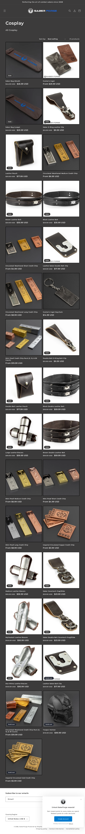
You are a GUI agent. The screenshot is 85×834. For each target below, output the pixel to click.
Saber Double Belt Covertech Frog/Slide (59, 637)
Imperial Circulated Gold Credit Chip (20, 778)
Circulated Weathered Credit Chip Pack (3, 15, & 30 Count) (23, 731)
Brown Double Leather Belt (54, 452)
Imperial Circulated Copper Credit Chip (58, 545)
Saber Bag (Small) (13, 81)
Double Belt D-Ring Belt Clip (54, 358)
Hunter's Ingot (49, 81)
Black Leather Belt (50, 219)
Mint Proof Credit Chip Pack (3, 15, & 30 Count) (21, 359)
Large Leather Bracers (14, 452)
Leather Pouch (11, 173)
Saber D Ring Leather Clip (53, 127)
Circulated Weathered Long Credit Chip (22, 312)
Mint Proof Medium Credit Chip (18, 499)
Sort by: (42, 39)
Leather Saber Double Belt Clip (55, 266)
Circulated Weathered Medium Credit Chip (60, 173)
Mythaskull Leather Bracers (17, 637)
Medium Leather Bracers (15, 591)
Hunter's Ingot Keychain (53, 312)
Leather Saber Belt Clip (52, 683)
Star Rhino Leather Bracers (16, 683)
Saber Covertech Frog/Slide (54, 591)
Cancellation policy (72, 829)
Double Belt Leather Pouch (17, 406)
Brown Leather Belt (13, 219)
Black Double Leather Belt (53, 406)
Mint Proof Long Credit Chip (17, 545)
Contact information (56, 829)
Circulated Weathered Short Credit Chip (22, 266)
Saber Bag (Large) (13, 127)
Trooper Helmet (49, 730)
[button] (4, 10)
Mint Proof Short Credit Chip (54, 499)
